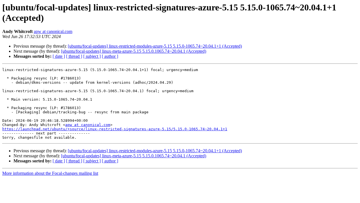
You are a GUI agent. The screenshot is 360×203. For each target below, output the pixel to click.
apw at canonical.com (53, 31)
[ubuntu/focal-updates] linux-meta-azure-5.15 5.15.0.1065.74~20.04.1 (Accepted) (133, 51)
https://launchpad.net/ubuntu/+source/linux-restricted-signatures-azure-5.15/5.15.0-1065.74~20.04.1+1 (114, 129)
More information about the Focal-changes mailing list (50, 173)
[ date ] (59, 56)
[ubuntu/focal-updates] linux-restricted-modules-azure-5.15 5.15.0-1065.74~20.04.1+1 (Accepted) (155, 46)
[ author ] (110, 56)
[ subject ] (92, 56)
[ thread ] (74, 56)
